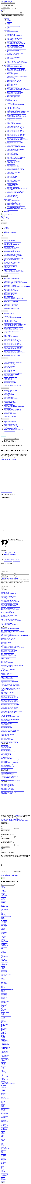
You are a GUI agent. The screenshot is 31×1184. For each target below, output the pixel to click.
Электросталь (4, 1174)
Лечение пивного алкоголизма (14, 38)
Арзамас (3, 893)
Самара (2, 1106)
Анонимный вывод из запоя (14, 41)
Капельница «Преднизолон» (8, 787)
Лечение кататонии (12, 153)
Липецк (3, 1013)
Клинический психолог (13, 184)
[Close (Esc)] (3, 848)
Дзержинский (4, 941)
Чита (2, 1167)
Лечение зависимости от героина (15, 127)
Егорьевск (3, 952)
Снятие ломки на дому (12, 105)
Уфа (2, 1151)
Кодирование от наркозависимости (16, 68)
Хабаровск (3, 1154)
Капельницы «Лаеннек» (7, 793)
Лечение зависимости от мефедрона (16, 138)
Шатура (3, 1168)
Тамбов (2, 1136)
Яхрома (3, 1181)
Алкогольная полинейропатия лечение (17, 62)
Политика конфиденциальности (12, 561)
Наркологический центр (13, 107)
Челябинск (3, 1160)
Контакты (6, 211)
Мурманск (3, 1033)
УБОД (8, 119)
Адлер (2, 886)
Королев (3, 990)
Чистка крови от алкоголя (13, 55)
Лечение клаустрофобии (13, 197)
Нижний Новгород (5, 1047)
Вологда (3, 928)
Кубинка (3, 1008)
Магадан (3, 1022)
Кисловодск (4, 983)
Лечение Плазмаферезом (13, 54)
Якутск (2, 1178)
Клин (2, 985)
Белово (2, 905)
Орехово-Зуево (4, 1072)
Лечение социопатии (12, 179)
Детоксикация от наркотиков (14, 115)
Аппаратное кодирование (7, 663)
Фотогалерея (10, 23)
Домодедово (4, 947)
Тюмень (3, 1144)
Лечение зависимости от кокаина (15, 131)
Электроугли (4, 1175)
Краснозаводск (4, 999)
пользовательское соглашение (20, 820)
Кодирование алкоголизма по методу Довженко (16, 282)
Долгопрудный (4, 945)
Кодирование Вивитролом (13, 96)
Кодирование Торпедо (12, 73)
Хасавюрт (3, 1155)
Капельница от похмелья (13, 39)
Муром (2, 1035)
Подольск (3, 1085)
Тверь (2, 1137)
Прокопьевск (4, 1086)
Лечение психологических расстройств (17, 188)
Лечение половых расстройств (14, 158)
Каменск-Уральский (6, 974)
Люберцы (3, 1021)
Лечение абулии (11, 151)
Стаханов (3, 1128)
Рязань (2, 1105)
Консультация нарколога (13, 101)
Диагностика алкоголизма (13, 57)
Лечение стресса (11, 174)
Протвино (3, 1087)
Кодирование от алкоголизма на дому (16, 88)
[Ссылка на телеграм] (1, 10)
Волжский (3, 926)
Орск (2, 1074)
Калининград (4, 971)
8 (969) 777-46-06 (5, 8)
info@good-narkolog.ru (11, 554)
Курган (2, 1032)
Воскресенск (4, 932)
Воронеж (3, 930)
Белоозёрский (4, 906)
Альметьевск (4, 889)
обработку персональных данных (9, 578)
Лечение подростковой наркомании (16, 112)
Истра (2, 968)
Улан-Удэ (3, 1146)
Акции (8, 24)
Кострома (3, 991)
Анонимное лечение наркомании (15, 104)
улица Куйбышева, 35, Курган (8, 2)
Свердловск (4, 1112)
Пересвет (3, 1081)
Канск (2, 978)
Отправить (3, 576)
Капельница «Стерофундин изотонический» (12, 791)
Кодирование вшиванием (13, 82)
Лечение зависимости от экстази (15, 142)
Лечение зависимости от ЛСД (14, 141)
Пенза (2, 1078)
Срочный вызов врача (18, 15)
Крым (2, 1006)
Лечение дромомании (12, 150)
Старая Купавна (5, 1125)
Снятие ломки (10, 122)
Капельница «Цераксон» (7, 784)
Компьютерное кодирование (14, 91)
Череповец (3, 1162)
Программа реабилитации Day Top (16, 206)
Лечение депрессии (12, 181)
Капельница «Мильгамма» (7, 789)
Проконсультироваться (6, 15)
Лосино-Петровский (6, 1016)
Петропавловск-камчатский (8, 1083)
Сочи (2, 1123)
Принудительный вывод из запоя (15, 45)
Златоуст (3, 963)
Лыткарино (3, 1020)
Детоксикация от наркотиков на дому (16, 116)
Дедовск (3, 939)
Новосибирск (4, 1054)
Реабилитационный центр (13, 200)
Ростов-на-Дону (5, 1098)
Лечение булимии (11, 177)
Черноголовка (4, 1164)
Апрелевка (3, 891)
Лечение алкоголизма (12, 31)
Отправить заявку (5, 830)
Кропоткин (3, 1005)
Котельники (4, 993)
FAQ (8, 28)
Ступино (3, 1131)
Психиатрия (7, 143)
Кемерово (3, 982)
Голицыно (3, 936)
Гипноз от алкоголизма (6, 623)
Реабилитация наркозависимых (15, 202)
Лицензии (9, 22)
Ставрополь (4, 1124)
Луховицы (3, 1018)
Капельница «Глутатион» (7, 785)
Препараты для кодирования (8, 669)
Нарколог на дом (11, 103)
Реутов (2, 1094)
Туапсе (2, 1141)
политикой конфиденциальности (9, 875)
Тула (2, 1143)
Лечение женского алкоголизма (15, 42)
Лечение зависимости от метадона (15, 130)
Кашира (3, 980)
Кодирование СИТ (11, 85)
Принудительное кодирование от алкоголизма (18, 89)
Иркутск (3, 967)
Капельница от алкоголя (13, 59)
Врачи (8, 19)
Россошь (3, 1097)
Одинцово (3, 1066)
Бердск (2, 907)
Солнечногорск (5, 1121)
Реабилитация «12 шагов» (13, 204)
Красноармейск (5, 995)
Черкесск (3, 1163)
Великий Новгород (6, 916)
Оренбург (3, 1071)
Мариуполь (3, 1028)
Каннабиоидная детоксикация (14, 118)
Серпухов (3, 1117)
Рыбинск (3, 1104)
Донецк (3, 948)
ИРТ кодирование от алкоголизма (9, 624)
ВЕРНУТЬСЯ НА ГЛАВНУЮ (8, 459)
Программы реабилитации (13, 207)
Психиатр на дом (11, 162)
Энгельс (3, 1177)
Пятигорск (3, 1091)
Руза (2, 1102)
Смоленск (3, 1120)
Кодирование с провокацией (14, 93)
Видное (3, 918)
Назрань (3, 1037)
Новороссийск (4, 1052)
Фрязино (3, 1152)
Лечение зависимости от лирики (15, 137)
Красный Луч (4, 1003)
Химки (2, 1156)
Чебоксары (3, 1159)
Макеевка (3, 1026)
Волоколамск (4, 929)
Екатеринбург (4, 953)
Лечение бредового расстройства (15, 169)
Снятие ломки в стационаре (14, 123)
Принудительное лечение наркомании (16, 114)
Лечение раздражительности (14, 180)
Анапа (2, 890)
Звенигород (4, 960)
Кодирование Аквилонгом (13, 95)
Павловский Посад (5, 1077)
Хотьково (3, 1158)
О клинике (6, 18)
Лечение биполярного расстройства (16, 192)
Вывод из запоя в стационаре (14, 35)
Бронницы (3, 911)
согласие (24, 817)
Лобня (2, 1014)
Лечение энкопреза (11, 160)
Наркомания (7, 99)
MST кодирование (5, 670)
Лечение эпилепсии (12, 147)
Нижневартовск (5, 1044)
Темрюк (3, 1139)
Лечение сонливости (12, 193)
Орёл (2, 1075)
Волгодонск (4, 925)
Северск (3, 1114)
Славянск (3, 1118)
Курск (2, 1010)
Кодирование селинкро (7, 662)
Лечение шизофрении (12, 165)
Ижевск (3, 966)
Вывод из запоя (11, 34)
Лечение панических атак (13, 172)
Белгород (3, 903)
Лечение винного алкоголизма (14, 64)
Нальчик (3, 1039)
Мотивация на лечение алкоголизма (16, 51)
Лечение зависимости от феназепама (16, 133)
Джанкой (3, 940)
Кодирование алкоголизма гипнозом (16, 69)
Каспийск (3, 979)
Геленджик (3, 934)
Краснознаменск (5, 1001)
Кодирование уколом (12, 84)
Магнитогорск (4, 1024)
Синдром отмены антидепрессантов (10, 716)
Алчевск (3, 887)
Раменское (3, 1093)
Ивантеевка (4, 964)
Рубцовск (3, 1101)
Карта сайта (4, 566)
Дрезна (2, 949)
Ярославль (3, 1179)
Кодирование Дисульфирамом (14, 97)
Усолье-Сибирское (5, 1148)
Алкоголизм (7, 30)
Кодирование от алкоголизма (14, 66)
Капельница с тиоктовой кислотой (10, 782)
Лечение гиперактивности (13, 195)
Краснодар (3, 998)
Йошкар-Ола (4, 970)
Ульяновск (3, 1147)
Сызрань (3, 1133)
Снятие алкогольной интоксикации (16, 61)
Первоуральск (4, 1079)
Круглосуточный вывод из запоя (15, 53)
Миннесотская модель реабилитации (16, 208)
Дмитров (3, 944)
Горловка (3, 937)
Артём (2, 894)
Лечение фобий (11, 156)
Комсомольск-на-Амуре (7, 989)
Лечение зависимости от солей (14, 124)
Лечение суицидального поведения (16, 146)
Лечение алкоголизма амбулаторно (15, 47)
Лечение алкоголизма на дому (14, 50)
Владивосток (4, 920)
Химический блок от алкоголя (8, 657)
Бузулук (3, 914)
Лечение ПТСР (10, 189)
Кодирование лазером (12, 87)
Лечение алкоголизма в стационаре (16, 46)
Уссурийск (3, 1150)
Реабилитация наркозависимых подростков (18, 111)
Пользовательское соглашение (11, 559)
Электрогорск (4, 1173)
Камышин (3, 975)
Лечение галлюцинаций (13, 166)
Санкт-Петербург (5, 1108)
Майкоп (3, 1025)
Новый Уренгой (5, 1059)
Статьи (2, 433)
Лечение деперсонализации (14, 145)
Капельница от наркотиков (13, 120)
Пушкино (3, 1089)
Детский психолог (11, 185)
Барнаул (3, 902)
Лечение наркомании (12, 100)
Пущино (3, 1090)
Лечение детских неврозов (13, 161)
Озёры (2, 1067)
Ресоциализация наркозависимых (15, 110)
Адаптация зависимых (12, 210)
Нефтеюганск (4, 1043)
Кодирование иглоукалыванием (15, 92)
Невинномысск (5, 1041)
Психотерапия (7, 170)
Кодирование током (6, 667)
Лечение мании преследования (15, 168)
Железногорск (4, 956)
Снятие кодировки (5, 658)
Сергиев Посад (4, 1116)
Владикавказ (4, 921)
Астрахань (3, 897)
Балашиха (3, 901)
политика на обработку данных (9, 819)
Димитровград (4, 943)
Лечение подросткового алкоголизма (16, 49)
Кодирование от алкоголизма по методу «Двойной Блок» (15, 635)
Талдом (2, 1135)
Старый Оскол (4, 1127)
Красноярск (4, 1002)
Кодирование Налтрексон (13, 78)
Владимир (3, 922)
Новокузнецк (4, 1049)
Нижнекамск (4, 1045)
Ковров (2, 986)
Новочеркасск (4, 1056)
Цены (8, 27)
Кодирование (7, 65)
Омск (2, 1070)
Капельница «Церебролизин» (8, 792)
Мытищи (3, 1036)
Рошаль (2, 1100)
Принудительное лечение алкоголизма (16, 43)
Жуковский (3, 957)
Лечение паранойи (11, 196)
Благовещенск (4, 909)
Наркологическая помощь (13, 108)
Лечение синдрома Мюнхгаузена (15, 149)
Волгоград (3, 924)
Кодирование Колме (6, 659)
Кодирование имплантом (13, 81)
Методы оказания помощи (13, 26)
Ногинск (3, 1060)
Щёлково (3, 1171)
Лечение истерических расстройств (16, 157)
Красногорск (4, 997)
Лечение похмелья (11, 58)
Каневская (3, 976)
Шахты (2, 1170)
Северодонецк (4, 1113)
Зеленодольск (4, 962)
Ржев (2, 1095)
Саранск (3, 1109)
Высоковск (3, 933)
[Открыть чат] (3, 10)
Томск (2, 1140)
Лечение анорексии (12, 176)
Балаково (3, 899)
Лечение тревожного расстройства (15, 191)
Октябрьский (4, 1068)
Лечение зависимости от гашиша (15, 135)
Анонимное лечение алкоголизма (15, 32)
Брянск (2, 913)
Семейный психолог (12, 183)
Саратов (3, 1110)
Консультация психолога (13, 187)
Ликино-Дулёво (5, 1012)
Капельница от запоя (12, 36)
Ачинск (3, 898)
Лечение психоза (11, 164)
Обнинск (3, 1064)
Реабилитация (7, 199)
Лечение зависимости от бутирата (15, 126)
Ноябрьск (3, 1063)
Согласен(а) (4, 823)
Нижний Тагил (4, 1048)
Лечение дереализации (12, 154)
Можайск (3, 1029)
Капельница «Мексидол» (7, 788)
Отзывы (9, 20)
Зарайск (3, 959)
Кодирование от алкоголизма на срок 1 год (12, 665)
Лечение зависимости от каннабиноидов (17, 139)
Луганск (3, 1017)
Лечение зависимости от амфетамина (16, 134)
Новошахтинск (4, 1058)
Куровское (3, 1009)
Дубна (2, 951)
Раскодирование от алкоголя (14, 80)
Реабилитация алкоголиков (14, 203)
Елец (2, 955)
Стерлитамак (4, 1129)
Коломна (3, 987)
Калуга (2, 972)
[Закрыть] (8, 823)
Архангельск (4, 895)
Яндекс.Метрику (19, 815)
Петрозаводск (4, 1082)
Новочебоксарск (5, 1055)
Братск (2, 910)
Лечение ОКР (10, 173)
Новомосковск (4, 1051)
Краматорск (4, 994)
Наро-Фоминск (4, 1040)
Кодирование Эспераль (13, 74)
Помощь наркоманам (6, 715)
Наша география (5, 568)
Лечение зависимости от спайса (15, 128)
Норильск (3, 1062)
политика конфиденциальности (11, 820)
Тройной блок (4, 661)
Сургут (2, 1132)
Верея (2, 917)
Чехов (2, 1166)
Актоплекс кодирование (7, 666)
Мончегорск (4, 1031)
